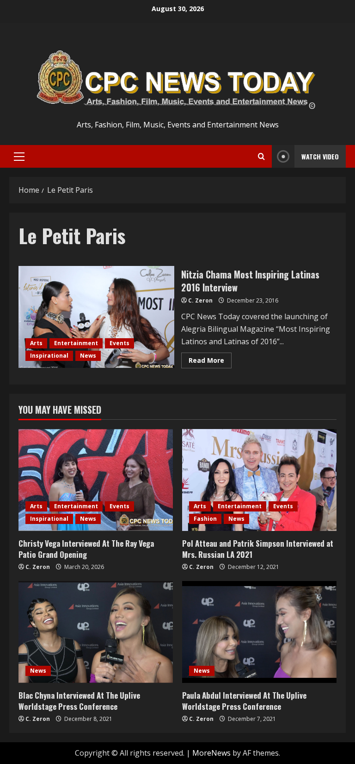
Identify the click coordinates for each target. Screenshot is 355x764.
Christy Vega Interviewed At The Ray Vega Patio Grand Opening (86, 548)
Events (119, 343)
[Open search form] (261, 156)
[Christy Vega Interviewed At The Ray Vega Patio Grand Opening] (95, 480)
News (88, 356)
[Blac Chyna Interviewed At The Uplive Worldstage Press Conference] (95, 632)
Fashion (205, 519)
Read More (210, 361)
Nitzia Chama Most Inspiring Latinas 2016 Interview (96, 317)
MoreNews (211, 753)
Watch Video (320, 156)
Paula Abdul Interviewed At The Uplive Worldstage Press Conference (244, 700)
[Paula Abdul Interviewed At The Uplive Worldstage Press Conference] (259, 632)
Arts (36, 343)
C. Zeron (200, 300)
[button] (19, 156)
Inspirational (49, 356)
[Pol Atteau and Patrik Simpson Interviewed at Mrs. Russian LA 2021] (259, 480)
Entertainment (76, 343)
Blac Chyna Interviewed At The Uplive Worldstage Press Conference (79, 700)
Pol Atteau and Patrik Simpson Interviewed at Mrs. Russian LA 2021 (257, 548)
